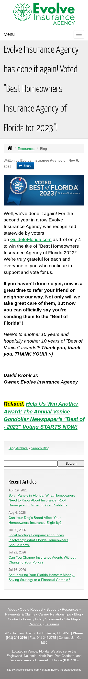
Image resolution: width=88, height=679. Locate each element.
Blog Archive (18, 448)
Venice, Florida (38, 651)
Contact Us (67, 638)
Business (52, 624)
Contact (14, 619)
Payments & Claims (20, 614)
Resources (26, 149)
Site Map (71, 619)
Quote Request (31, 609)
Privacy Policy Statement (42, 619)
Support (52, 609)
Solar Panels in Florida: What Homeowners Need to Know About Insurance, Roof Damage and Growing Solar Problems (42, 500)
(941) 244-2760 (16, 638)
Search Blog (40, 448)
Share (27, 165)
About (12, 609)
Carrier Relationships (54, 614)
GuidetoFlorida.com (31, 239)
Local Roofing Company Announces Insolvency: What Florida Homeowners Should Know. (38, 540)
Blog (77, 614)
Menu (9, 34)
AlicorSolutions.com (27, 669)
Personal (35, 624)
